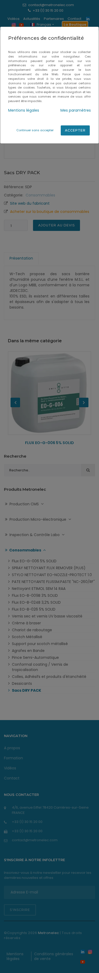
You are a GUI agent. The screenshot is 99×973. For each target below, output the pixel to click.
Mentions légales (23, 110)
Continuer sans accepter (35, 130)
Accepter (75, 130)
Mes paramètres (75, 110)
